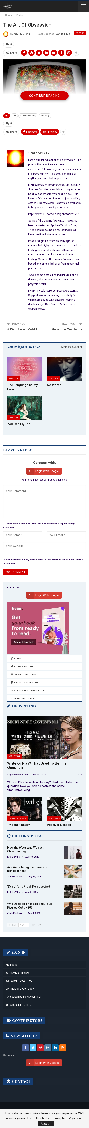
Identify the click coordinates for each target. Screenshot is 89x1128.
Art (14, 115)
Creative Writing (28, 115)
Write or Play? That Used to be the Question (36, 765)
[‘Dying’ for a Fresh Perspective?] (73, 891)
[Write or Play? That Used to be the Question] (44, 737)
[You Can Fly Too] (24, 408)
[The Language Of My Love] (24, 369)
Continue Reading (44, 95)
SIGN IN (18, 952)
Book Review (18, 818)
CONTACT (20, 1081)
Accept (46, 1123)
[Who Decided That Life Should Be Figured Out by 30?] (73, 908)
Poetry (80, 33)
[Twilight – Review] (24, 809)
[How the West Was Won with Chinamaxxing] (73, 852)
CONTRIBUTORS (26, 1020)
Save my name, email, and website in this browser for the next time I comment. (43, 561)
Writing (14, 756)
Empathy (45, 115)
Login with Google (47, 471)
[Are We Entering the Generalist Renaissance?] (73, 871)
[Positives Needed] (64, 809)
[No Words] (64, 369)
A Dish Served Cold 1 (22, 329)
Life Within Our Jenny (66, 329)
